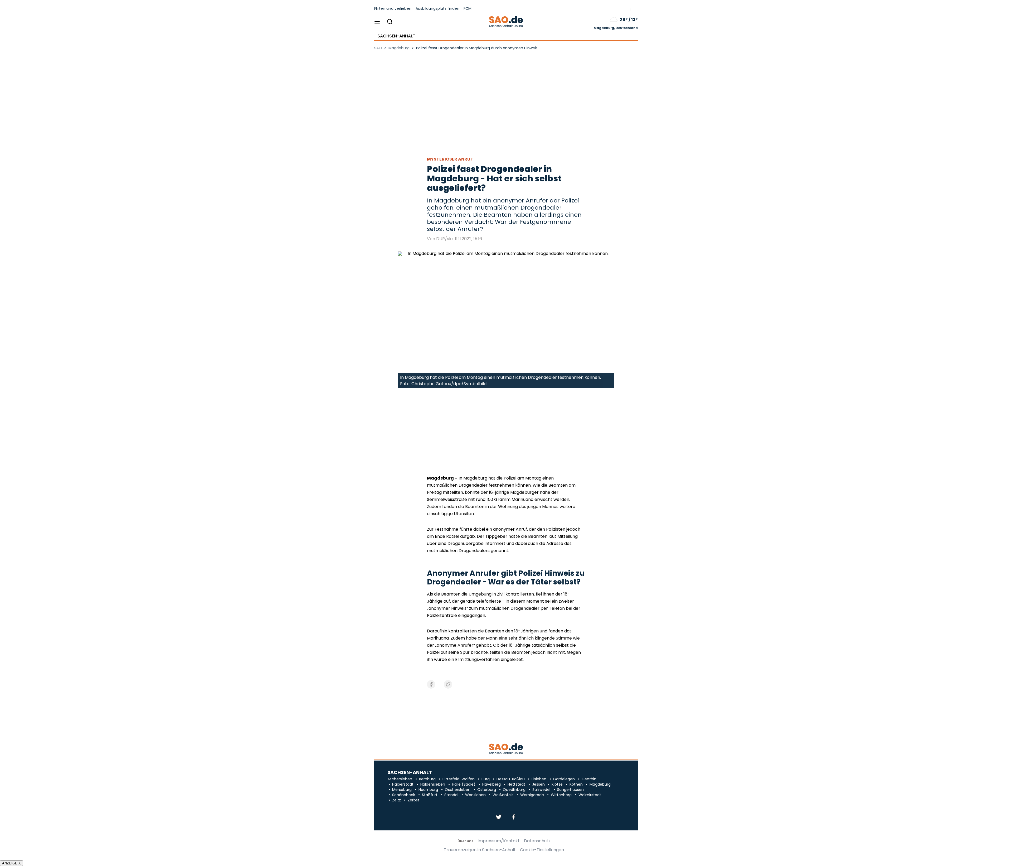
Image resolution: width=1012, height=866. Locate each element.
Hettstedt (516, 784)
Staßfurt (429, 794)
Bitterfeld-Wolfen (458, 779)
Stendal (451, 794)
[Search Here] (390, 22)
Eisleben (539, 779)
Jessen (538, 784)
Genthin (589, 779)
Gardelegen (564, 779)
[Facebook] (513, 817)
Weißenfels (503, 794)
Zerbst (413, 800)
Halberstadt (402, 784)
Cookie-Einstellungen (542, 850)
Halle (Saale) (463, 784)
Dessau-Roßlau (511, 779)
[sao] (506, 749)
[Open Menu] (377, 22)
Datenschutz (537, 841)
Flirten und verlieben (392, 8)
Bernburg (427, 779)
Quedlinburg (514, 789)
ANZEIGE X (11, 863)
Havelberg (491, 784)
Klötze (557, 784)
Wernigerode (532, 794)
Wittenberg (561, 794)
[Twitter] (498, 817)
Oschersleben (457, 789)
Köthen (576, 784)
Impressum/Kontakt (499, 841)
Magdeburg (600, 784)
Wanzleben (475, 794)
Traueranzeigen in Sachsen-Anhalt (480, 850)
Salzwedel (541, 789)
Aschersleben (399, 779)
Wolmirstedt (589, 794)
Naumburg (428, 789)
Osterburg (486, 789)
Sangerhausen (570, 789)
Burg (485, 779)
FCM (467, 8)
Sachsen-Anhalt (396, 36)
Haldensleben (432, 784)
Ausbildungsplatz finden (437, 8)
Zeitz (396, 800)
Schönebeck (403, 794)
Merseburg (402, 789)
